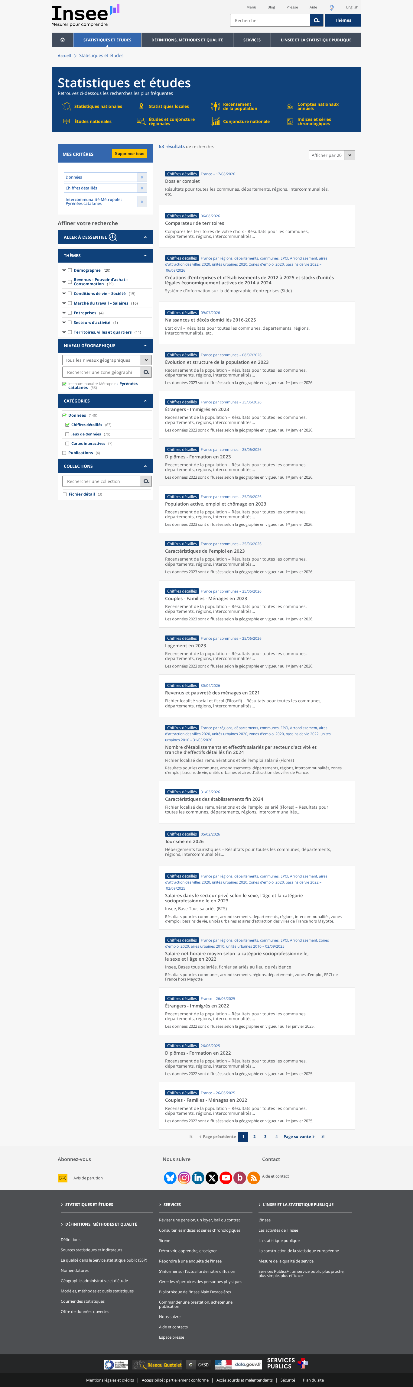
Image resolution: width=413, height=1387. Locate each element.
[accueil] (62, 40)
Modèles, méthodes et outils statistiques (97, 1291)
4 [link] (276, 1136)
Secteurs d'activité (96, 322)
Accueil (64, 55)
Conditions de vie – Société (104, 293)
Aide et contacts (173, 1327)
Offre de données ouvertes (85, 1311)
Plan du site (313, 1380)
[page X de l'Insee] (212, 1178)
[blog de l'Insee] (240, 1177)
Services (252, 40)
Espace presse (171, 1337)
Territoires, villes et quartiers (107, 332)
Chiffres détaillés (86, 424)
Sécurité (288, 1380)
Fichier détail (82, 494)
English (352, 7)
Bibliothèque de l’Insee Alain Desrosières (195, 1292)
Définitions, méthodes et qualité (187, 40)
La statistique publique (279, 1240)
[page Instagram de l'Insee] (183, 1178)
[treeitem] (107, 270)
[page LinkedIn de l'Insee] (198, 1177)
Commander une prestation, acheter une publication (196, 1304)
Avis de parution (88, 1178)
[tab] (105, 237)
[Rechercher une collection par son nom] (146, 481)
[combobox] (295, 20)
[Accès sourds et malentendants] (332, 9)
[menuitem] (62, 40)
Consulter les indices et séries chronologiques (199, 1230)
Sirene (164, 1240)
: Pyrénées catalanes (103, 385)
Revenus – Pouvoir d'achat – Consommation (101, 281)
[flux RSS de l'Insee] (253, 1178)
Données (77, 415)
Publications (80, 452)
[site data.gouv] (239, 1369)
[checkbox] (70, 270)
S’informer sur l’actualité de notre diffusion (197, 1271)
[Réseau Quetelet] (157, 1369)
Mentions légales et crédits (110, 1380)
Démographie (92, 270)
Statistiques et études (107, 40)
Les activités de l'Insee (278, 1230)
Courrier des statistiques (83, 1301)
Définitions (70, 1239)
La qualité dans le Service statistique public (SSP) (104, 1260)
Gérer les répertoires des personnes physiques (200, 1281)
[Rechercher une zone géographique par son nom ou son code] (146, 372)
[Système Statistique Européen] (116, 1369)
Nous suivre (169, 1316)
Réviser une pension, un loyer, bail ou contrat (199, 1220)
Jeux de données (86, 434)
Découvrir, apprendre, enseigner (188, 1250)
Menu (251, 7)
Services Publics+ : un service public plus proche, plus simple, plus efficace (301, 1273)
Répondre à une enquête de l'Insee (190, 1261)
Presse (292, 7)
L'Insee (265, 1220)
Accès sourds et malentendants (244, 1380)
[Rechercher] (317, 20)
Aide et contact (275, 1176)
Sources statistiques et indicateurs (91, 1250)
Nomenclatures (75, 1270)
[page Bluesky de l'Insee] (170, 1178)
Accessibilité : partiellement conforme (175, 1380)
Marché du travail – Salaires (106, 303)
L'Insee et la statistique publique (316, 40)
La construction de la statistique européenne (299, 1250)
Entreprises (89, 312)
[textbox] (270, 20)
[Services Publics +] (287, 1369)
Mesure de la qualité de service (286, 1261)
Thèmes (343, 20)
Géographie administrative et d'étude (94, 1280)
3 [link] (265, 1136)
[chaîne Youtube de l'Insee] (226, 1178)
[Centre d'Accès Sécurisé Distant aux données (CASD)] (199, 1369)
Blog (271, 7)
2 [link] (254, 1136)
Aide (313, 7)
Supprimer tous (129, 153)
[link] (299, 1137)
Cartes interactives (88, 443)
